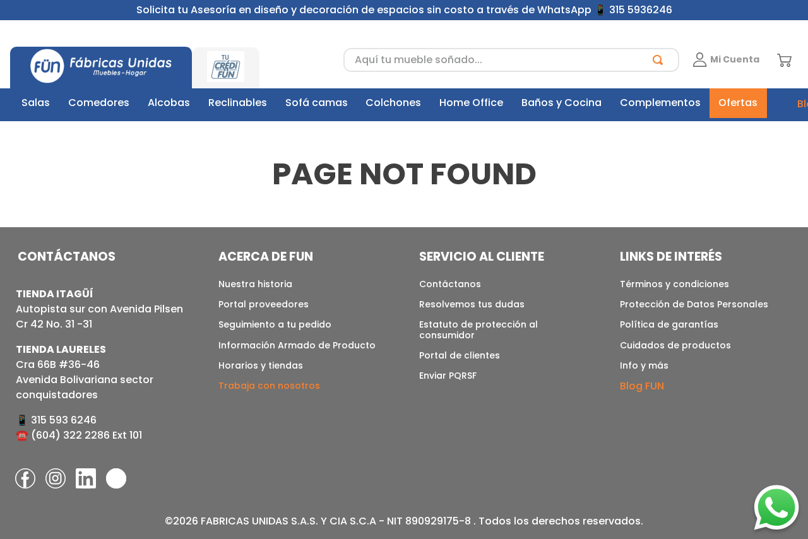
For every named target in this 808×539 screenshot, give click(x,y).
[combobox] (511, 60)
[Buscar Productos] (660, 60)
